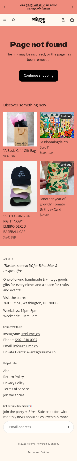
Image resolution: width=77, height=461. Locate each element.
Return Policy (13, 377)
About (8, 371)
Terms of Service (16, 389)
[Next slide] (72, 6)
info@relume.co (25, 346)
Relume (31, 443)
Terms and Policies (38, 452)
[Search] (13, 19)
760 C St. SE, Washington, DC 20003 (30, 303)
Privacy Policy (13, 383)
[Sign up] (67, 427)
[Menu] (4, 20)
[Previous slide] (4, 6)
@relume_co (30, 334)
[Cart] (72, 19)
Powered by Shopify (48, 443)
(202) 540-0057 (26, 340)
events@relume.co (41, 352)
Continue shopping (38, 75)
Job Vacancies (13, 395)
